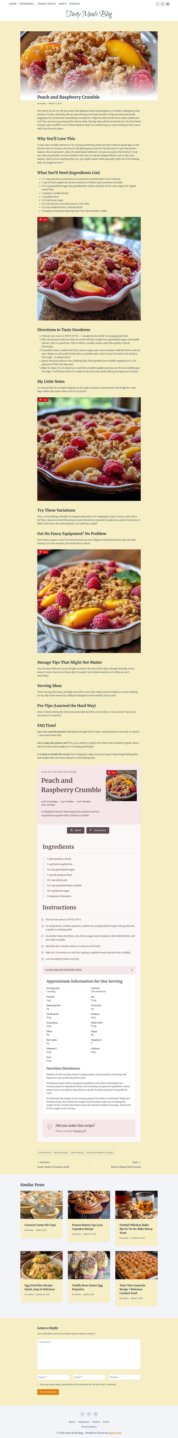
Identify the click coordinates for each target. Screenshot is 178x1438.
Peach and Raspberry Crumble (100, 1153)
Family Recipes (61, 1153)
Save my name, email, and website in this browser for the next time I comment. (78, 1384)
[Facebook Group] (167, 4)
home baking (77, 1153)
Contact (74, 3)
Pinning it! (79, 1131)
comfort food (44, 1153)
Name (42, 1377)
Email (78, 1377)
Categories (83, 1421)
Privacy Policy (47, 3)
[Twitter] (89, 1414)
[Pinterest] (162, 4)
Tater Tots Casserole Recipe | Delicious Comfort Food (132, 1289)
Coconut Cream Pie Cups (40, 1225)
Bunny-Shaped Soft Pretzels (126, 1164)
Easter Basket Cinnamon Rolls (53, 1164)
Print (75, 830)
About (62, 3)
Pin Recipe (100, 830)
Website (114, 1377)
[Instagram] (95, 1414)
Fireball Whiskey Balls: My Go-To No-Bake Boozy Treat (136, 1228)
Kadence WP (115, 1432)
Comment (44, 1342)
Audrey (43, 103)
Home (12, 3)
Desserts (41, 92)
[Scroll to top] (171, 1434)
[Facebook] (157, 4)
